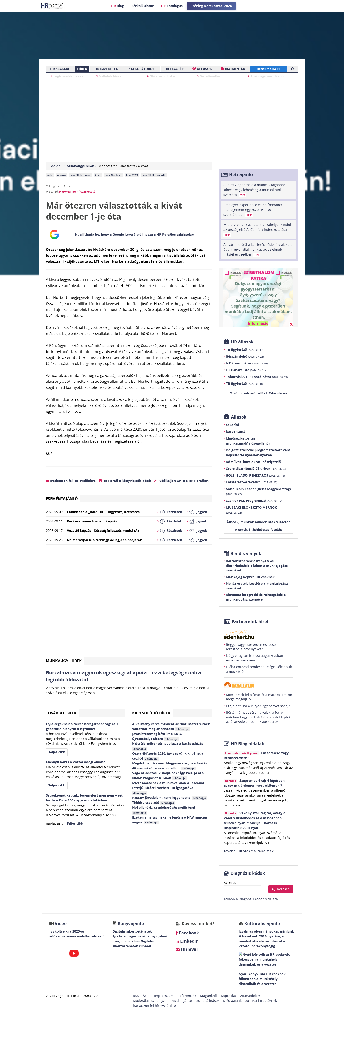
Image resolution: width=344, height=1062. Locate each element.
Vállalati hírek (109, 76)
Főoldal (55, 166)
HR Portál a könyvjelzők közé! (126, 480)
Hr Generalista (246, 370)
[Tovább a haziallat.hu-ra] (258, 685)
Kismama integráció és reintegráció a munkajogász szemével (256, 597)
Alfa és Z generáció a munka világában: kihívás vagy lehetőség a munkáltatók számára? (254, 190)
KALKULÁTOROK (141, 68)
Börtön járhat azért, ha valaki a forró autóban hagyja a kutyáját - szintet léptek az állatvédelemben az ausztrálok (258, 717)
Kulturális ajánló (261, 923)
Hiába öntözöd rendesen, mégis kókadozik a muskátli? (259, 669)
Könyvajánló (131, 923)
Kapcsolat (228, 995)
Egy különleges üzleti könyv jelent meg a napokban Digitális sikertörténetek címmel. (140, 941)
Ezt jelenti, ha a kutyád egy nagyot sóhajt (258, 706)
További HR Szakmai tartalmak (249, 851)
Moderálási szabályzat (150, 1000)
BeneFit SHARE (269, 68)
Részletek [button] (174, 512)
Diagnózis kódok (248, 873)
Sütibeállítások (207, 1000)
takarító (232, 425)
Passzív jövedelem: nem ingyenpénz (169, 797)
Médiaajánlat (182, 1000)
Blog (117, 6)
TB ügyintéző (244, 349)
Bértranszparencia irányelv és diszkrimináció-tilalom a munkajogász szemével (257, 565)
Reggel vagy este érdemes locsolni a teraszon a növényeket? (254, 646)
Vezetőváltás (210, 76)
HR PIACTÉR (174, 68)
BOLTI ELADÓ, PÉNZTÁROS (255, 475)
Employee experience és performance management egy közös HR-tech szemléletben (253, 209)
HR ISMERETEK (106, 68)
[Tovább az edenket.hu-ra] (258, 634)
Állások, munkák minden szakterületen (258, 522)
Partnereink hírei (250, 622)
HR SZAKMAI (60, 68)
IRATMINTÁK (234, 68)
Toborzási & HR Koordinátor (257, 377)
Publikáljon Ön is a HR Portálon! (183, 480)
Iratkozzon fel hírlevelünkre (154, 1005)
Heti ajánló (241, 174)
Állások (238, 417)
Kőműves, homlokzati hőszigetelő (253, 461)
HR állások (242, 342)
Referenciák (187, 995)
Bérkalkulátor (142, 6)
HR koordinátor (247, 363)
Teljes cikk (56, 752)
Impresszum (164, 995)
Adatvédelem (250, 995)
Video (61, 923)
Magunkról (208, 995)
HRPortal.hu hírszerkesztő (77, 192)
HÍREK (82, 68)
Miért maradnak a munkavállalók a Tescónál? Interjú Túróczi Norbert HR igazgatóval (168, 788)
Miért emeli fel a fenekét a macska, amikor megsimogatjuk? (259, 697)
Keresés (230, 882)
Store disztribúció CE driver (256, 468)
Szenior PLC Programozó (254, 500)
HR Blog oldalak (247, 744)
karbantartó (236, 431)
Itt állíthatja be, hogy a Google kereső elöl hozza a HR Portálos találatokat (134, 234)
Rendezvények (246, 553)
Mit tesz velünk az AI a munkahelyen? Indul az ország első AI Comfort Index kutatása (257, 229)
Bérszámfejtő (245, 356)
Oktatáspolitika (162, 76)
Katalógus (172, 6)
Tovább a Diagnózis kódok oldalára (251, 899)
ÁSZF (146, 995)
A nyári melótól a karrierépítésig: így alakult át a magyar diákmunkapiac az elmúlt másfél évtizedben (257, 249)
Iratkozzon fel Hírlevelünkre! (72, 480)
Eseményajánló (62, 498)
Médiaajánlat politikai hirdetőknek (250, 1000)
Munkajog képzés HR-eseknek (250, 577)
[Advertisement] (129, 603)
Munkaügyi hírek (80, 166)
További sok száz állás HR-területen (258, 393)
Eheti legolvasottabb (266, 76)
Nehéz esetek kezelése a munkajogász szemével (257, 585)
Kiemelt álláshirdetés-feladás (258, 529)
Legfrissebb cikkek (68, 76)
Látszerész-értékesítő (251, 482)
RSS (136, 995)
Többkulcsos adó (153, 802)
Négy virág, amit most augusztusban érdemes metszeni (254, 657)
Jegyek (201, 512)
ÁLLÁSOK (204, 68)
